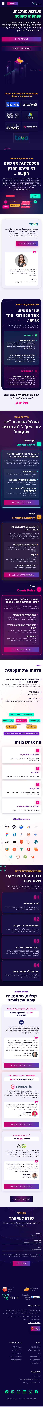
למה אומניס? (35, 1347)
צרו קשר (12, 3)
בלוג (39, 1353)
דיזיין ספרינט (17, 1350)
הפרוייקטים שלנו (34, 1350)
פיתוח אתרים (17, 1353)
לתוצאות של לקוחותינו (21, 48)
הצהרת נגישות (35, 1360)
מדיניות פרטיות (35, 1356)
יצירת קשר (36, 1376)
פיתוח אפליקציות (15, 1356)
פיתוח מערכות (16, 1360)
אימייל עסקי (37, 1240)
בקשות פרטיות (35, 1363)
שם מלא (38, 1233)
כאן (10, 1256)
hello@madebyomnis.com (30, 1379)
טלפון (39, 1247)
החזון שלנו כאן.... (34, 1322)
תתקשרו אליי (21, 1263)
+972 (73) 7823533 (30, 1382)
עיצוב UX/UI (17, 1347)
